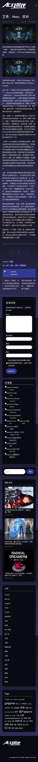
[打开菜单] (36, 5)
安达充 (13, 715)
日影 (6, 656)
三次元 (7, 612)
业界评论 (8, 616)
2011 (11, 699)
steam (24, 703)
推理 (6, 721)
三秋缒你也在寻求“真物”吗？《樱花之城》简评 (18, 511)
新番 (13, 721)
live (20, 703)
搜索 (30, 472)
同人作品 (8, 629)
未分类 (7, 660)
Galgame (8, 603)
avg (20, 699)
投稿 (29, 718)
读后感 (19, 724)
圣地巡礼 (7, 715)
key (17, 704)
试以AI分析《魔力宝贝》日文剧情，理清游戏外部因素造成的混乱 (19, 543)
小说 (17, 715)
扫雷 (25, 718)
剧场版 (16, 708)
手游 (6, 643)
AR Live (7, 599)
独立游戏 (22, 265)
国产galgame (25, 711)
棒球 (31, 721)
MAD (6, 608)
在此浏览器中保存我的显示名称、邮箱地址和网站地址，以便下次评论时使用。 (20, 363)
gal (23, 699)
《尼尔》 (22, 194)
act (7, 265)
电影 (15, 724)
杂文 (6, 664)
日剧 (24, 721)
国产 (16, 265)
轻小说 (8, 728)
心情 (6, 638)
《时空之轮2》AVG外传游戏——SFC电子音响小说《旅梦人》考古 (18, 574)
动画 (6, 625)
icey (12, 265)
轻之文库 (26, 724)
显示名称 (9, 335)
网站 (7, 352)
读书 (6, 677)
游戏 (11, 261)
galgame (10, 703)
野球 (6, 682)
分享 (6, 621)
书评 (12, 708)
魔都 (16, 728)
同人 (31, 708)
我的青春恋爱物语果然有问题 (12, 718)
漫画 (6, 673)
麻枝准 (21, 728)
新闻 (6, 651)
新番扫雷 (8, 647)
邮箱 (8, 344)
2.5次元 (7, 595)
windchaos (13, 274)
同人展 (12, 712)
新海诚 (9, 721)
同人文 (7, 634)
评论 (8, 314)
